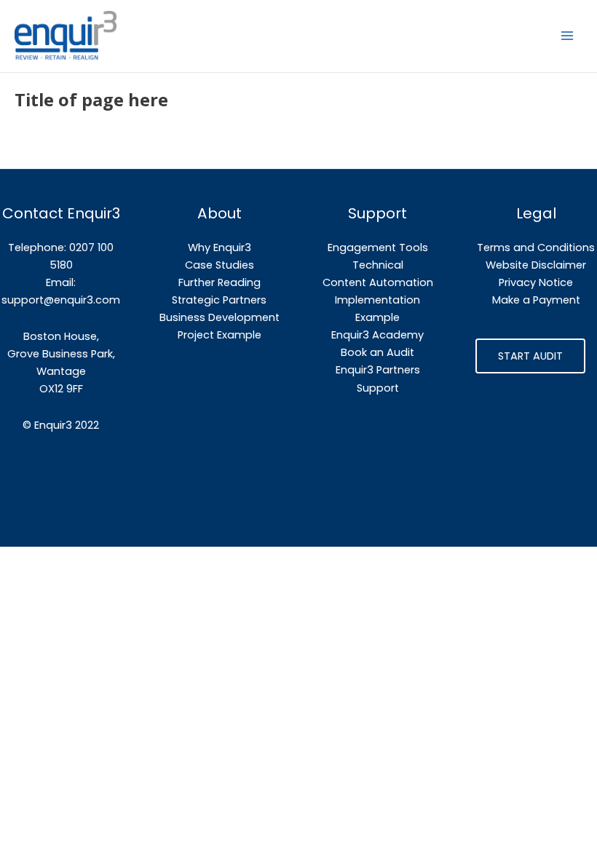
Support (378, 388)
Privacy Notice (536, 282)
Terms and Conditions (536, 247)
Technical (377, 265)
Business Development (219, 317)
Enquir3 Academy (377, 335)
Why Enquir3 (219, 247)
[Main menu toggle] (567, 35)
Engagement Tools (378, 247)
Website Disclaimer (536, 265)
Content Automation (378, 282)
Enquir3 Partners (378, 370)
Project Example (219, 335)
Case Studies (219, 265)
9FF (74, 388)
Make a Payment (536, 300)
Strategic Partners (219, 300)
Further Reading (219, 282)
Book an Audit (377, 352)
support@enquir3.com (60, 300)
